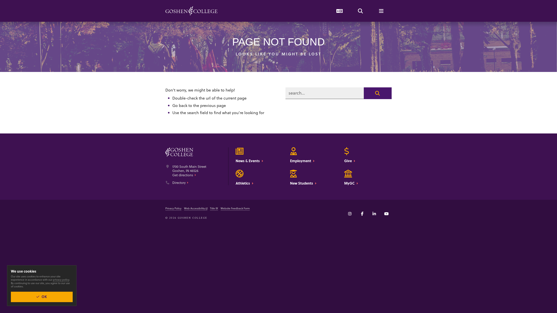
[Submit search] (378, 93)
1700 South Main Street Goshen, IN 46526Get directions (189, 171)
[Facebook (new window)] (362, 213)
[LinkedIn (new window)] (374, 213)
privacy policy (61, 279)
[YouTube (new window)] (386, 213)
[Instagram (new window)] (350, 213)
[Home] (191, 11)
